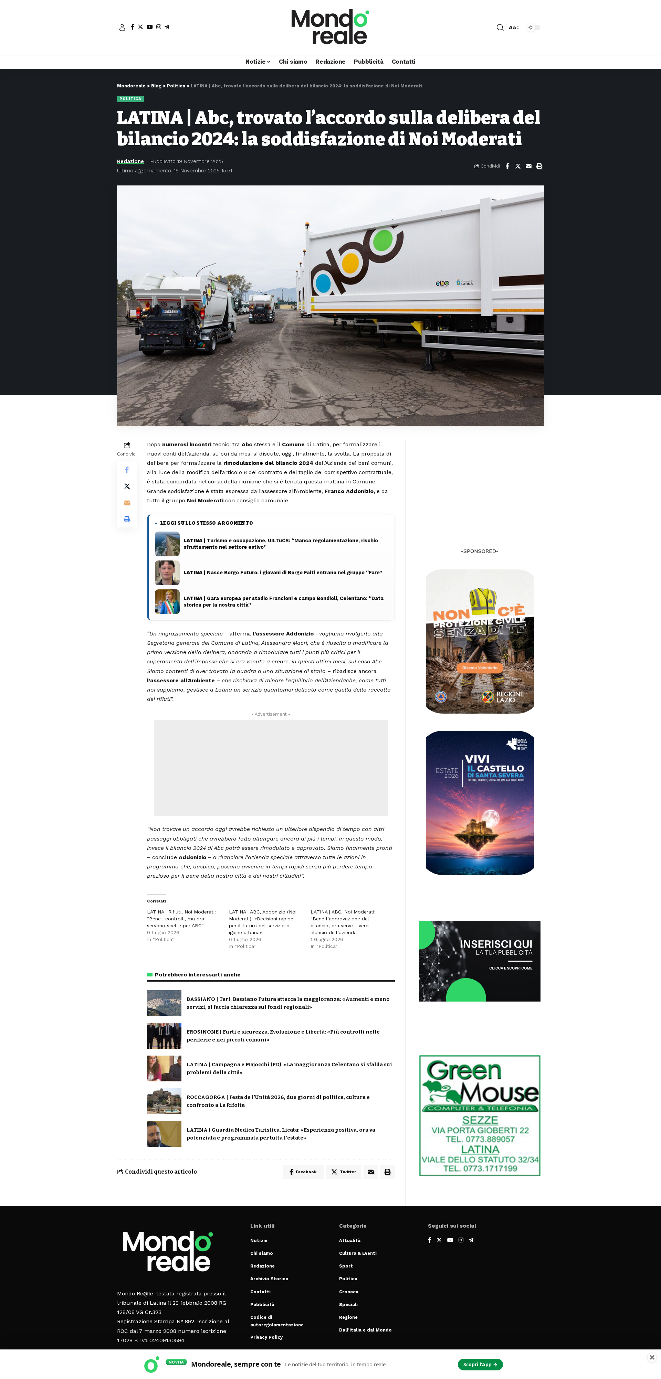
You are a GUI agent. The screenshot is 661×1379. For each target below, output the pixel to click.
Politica (130, 98)
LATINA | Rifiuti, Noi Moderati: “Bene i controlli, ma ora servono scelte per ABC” (181, 918)
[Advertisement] (271, 768)
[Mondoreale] (330, 27)
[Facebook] (132, 27)
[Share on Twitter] (518, 166)
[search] (500, 27)
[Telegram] (167, 27)
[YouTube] (150, 27)
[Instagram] (159, 27)
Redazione (130, 161)
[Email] (528, 166)
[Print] (539, 166)
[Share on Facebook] (507, 166)
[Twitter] (140, 27)
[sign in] (122, 27)
